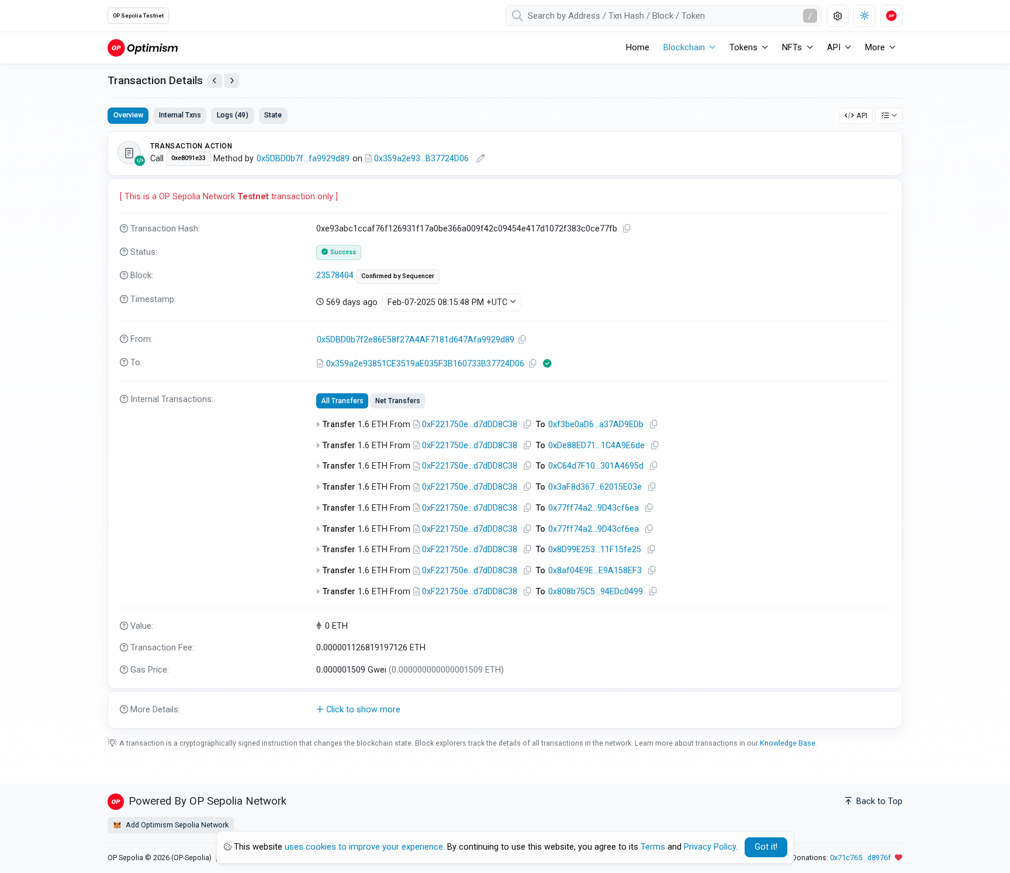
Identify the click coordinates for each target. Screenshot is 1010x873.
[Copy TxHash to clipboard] (627, 229)
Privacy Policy (710, 847)
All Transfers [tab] (342, 401)
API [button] (833, 48)
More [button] (875, 48)
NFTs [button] (792, 48)
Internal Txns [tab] (180, 114)
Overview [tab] (128, 114)
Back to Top (878, 801)
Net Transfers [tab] (397, 401)
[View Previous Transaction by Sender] (214, 81)
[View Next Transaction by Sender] (231, 81)
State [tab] (273, 114)
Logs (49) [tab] (232, 114)
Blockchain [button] (684, 48)
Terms (653, 847)
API (861, 115)
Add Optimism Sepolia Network (176, 824)
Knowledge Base (787, 743)
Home (637, 48)
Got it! (766, 847)
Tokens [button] (743, 48)
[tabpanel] (505, 429)
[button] (505, 710)
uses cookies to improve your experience (364, 847)
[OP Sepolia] (143, 48)
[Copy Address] (522, 340)
